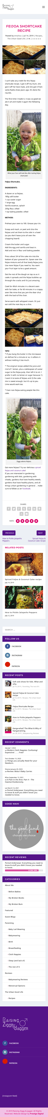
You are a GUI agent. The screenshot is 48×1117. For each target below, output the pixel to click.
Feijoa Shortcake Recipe (23, 706)
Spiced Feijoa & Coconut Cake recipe (23, 579)
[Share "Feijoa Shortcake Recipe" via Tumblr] (24, 508)
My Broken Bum (16, 904)
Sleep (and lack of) (17, 960)
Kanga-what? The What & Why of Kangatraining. (27, 729)
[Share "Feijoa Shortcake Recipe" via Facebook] (8, 508)
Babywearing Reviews (18, 979)
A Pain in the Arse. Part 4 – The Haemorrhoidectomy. (19, 780)
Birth (11, 941)
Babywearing (27, 733)
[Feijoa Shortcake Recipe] (8, 708)
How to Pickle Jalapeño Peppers (21, 612)
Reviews (36, 733)
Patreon (16, 666)
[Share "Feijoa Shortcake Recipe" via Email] (26, 513)
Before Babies (15, 891)
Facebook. (26, 488)
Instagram (17, 655)
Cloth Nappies (15, 954)
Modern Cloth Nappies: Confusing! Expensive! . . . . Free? (21, 751)
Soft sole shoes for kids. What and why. (28, 682)
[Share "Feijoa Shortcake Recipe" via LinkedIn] (34, 508)
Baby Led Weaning (17, 929)
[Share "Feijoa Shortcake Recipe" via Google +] (19, 508)
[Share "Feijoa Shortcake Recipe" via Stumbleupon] (21, 513)
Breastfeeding (15, 948)
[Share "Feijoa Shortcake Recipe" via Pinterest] (29, 508)
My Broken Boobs (16, 898)
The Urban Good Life (16, 38)
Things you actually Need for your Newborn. (21, 762)
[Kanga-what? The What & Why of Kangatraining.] (8, 730)
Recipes (38, 35)
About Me (9, 885)
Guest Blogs (10, 916)
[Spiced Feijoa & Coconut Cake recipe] (24, 564)
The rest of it (34, 686)
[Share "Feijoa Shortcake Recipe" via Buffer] (39, 508)
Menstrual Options (17, 985)
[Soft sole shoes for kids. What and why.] (8, 683)
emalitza (18, 35)
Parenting (26, 686)
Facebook (16, 646)
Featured (9, 910)
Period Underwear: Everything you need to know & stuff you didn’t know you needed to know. (23, 792)
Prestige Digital (37, 1113)
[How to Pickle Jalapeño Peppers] (24, 597)
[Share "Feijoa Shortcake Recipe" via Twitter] (13, 508)
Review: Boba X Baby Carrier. (19, 771)
